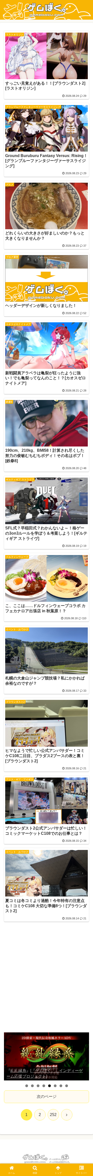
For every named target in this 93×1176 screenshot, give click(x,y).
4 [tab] (43, 1085)
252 (53, 1115)
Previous (9, 1056)
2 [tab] (32, 1085)
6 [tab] (55, 1085)
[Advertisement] (46, 980)
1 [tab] (26, 1085)
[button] (83, 815)
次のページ (47, 1096)
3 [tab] (38, 1085)
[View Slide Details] (46, 1056)
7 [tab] (61, 1085)
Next (83, 1056)
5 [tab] (49, 1085)
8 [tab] (66, 1085)
